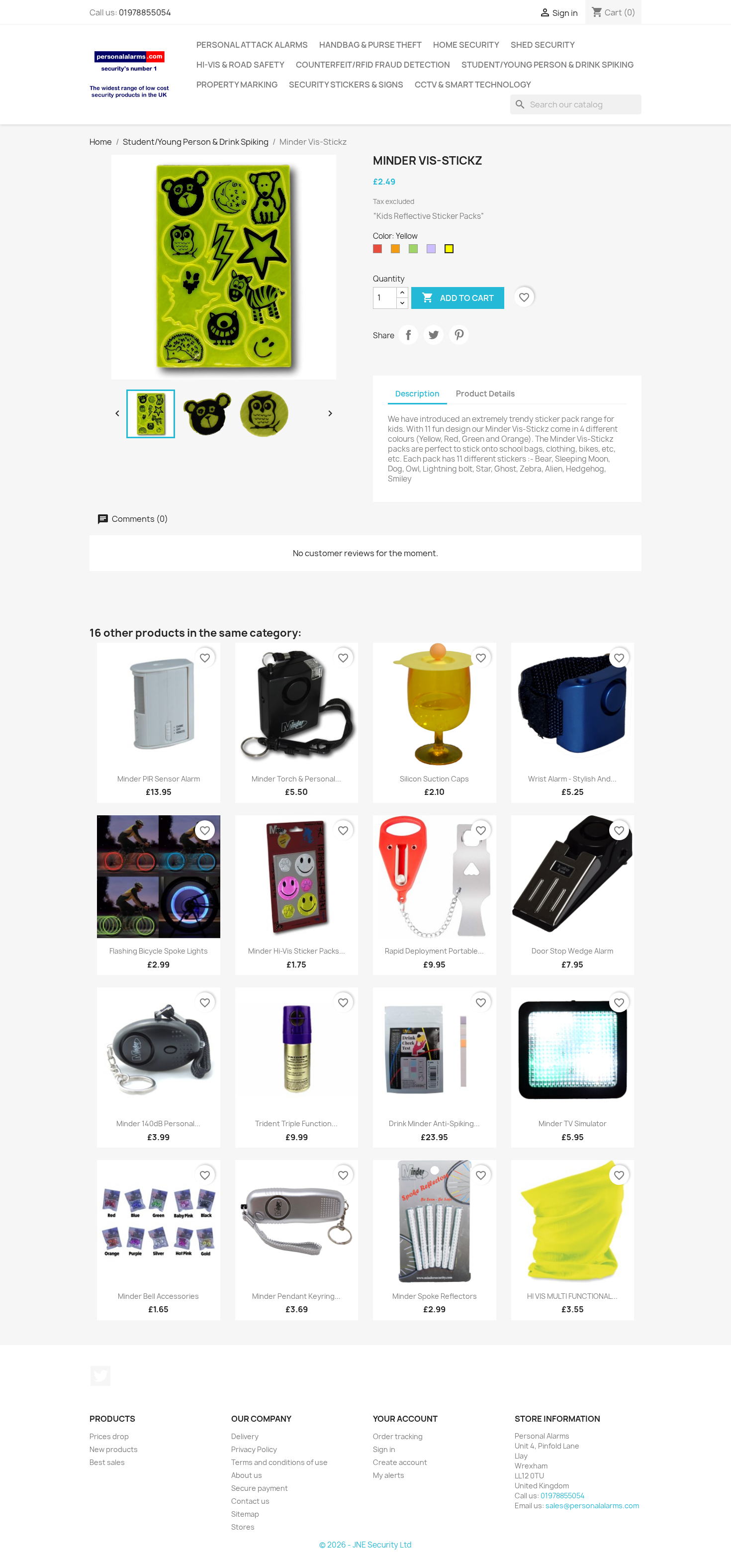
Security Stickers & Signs (346, 84)
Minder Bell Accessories (158, 1296)
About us (246, 1475)
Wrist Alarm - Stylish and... (572, 778)
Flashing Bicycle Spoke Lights (158, 951)
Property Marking (236, 84)
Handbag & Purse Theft (370, 44)
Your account (405, 1418)
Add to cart (458, 297)
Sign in (384, 1449)
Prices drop (109, 1436)
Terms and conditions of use (279, 1462)
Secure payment (259, 1488)
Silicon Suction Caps (434, 778)
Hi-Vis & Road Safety (240, 64)
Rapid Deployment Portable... (434, 951)
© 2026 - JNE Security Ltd (365, 1545)
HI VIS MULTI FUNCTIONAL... (572, 1296)
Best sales (107, 1462)
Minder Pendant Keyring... (296, 1296)
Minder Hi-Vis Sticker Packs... (296, 951)
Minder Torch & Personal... (296, 778)
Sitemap (245, 1514)
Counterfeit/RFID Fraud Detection (373, 64)
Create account (400, 1462)
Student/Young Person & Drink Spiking (547, 64)
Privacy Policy (254, 1449)
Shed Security (543, 44)
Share (408, 335)
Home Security (466, 44)
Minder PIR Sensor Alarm (158, 778)
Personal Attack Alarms (252, 44)
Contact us (250, 1501)
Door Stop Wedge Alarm (572, 951)
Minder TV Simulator (573, 1123)
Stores (243, 1527)
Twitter (100, 1376)
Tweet (434, 335)
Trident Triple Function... (296, 1123)
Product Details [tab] (485, 394)
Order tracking (398, 1436)
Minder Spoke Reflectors (434, 1296)
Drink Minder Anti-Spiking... (434, 1123)
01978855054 (145, 12)
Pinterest (459, 335)
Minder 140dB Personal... (158, 1123)
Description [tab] (417, 394)
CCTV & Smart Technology (473, 84)
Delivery (245, 1436)
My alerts (388, 1475)
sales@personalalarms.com (592, 1505)
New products (114, 1449)
